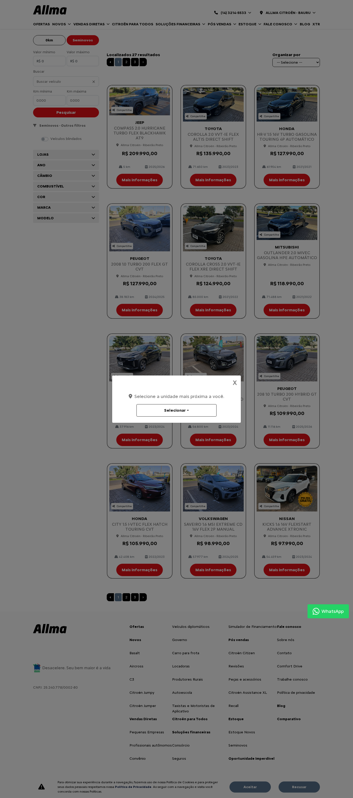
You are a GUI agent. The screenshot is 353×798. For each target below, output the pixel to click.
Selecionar (175, 410)
